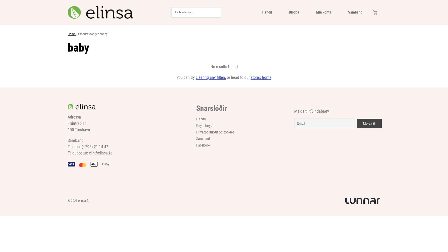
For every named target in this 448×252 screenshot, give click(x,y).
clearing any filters (211, 77)
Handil (267, 12)
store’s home (261, 77)
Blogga (294, 12)
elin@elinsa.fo (100, 152)
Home (72, 34)
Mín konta (323, 12)
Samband (355, 12)
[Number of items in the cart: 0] (375, 12)
